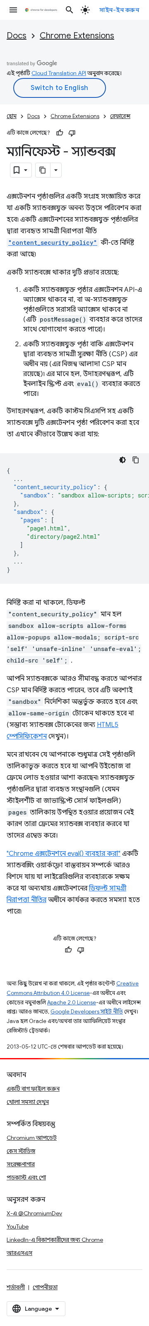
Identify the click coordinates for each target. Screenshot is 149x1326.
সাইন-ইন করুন (119, 10)
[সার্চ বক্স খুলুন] (69, 10)
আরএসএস (19, 1253)
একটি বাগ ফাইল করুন (33, 1088)
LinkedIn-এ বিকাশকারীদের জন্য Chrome (55, 1239)
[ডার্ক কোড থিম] (122, 459)
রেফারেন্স (120, 116)
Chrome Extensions (77, 36)
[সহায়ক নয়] (72, 133)
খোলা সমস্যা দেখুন (28, 1102)
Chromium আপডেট (32, 1137)
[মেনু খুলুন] (13, 10)
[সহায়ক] (59, 133)
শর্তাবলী (16, 1287)
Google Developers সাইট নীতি (86, 1011)
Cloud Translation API (58, 73)
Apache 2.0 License (71, 1002)
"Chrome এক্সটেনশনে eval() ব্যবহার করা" (63, 854)
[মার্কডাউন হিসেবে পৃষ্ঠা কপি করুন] (43, 170)
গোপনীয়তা (45, 1287)
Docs (16, 36)
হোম (12, 116)
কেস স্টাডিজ (21, 1151)
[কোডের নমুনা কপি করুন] (135, 459)
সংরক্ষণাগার (21, 1164)
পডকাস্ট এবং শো (26, 1177)
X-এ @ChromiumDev (34, 1213)
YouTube (18, 1226)
